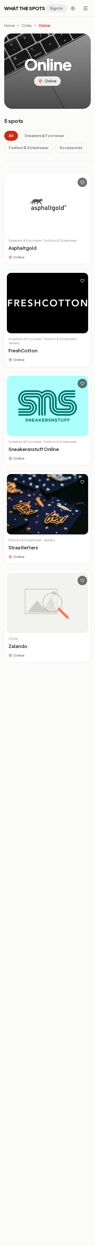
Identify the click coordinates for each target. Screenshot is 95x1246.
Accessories (71, 147)
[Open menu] (85, 8)
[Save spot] (82, 182)
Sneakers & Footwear (44, 135)
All (11, 135)
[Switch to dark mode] (73, 8)
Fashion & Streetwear (29, 147)
